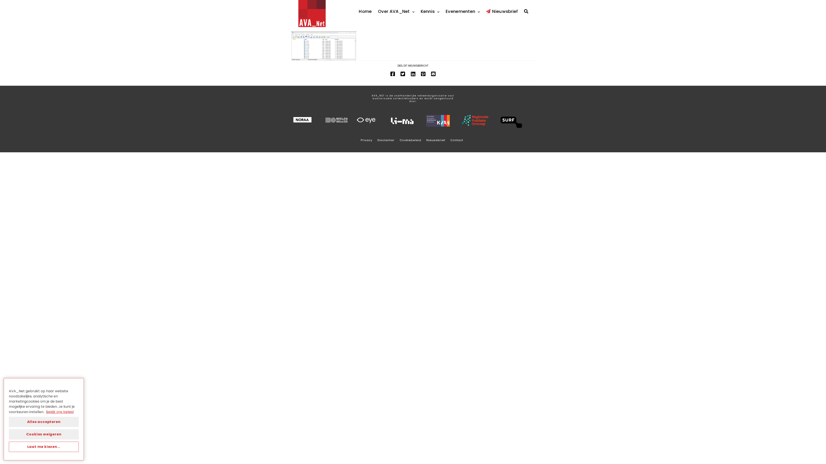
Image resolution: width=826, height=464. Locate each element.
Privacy (366, 140)
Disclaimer (386, 140)
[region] (43, 419)
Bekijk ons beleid (60, 411)
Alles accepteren (44, 421)
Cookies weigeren (44, 434)
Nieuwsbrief (435, 140)
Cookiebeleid (410, 140)
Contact (456, 140)
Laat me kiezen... (43, 446)
